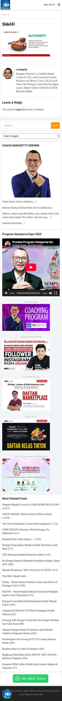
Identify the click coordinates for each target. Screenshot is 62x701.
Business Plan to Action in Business (20, 648)
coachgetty (22, 69)
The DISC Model (11, 576)
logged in (20, 109)
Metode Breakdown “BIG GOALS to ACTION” (27, 570)
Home (4, 14)
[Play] (6, 293)
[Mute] (50, 293)
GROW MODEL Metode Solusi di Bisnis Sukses (27, 514)
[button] (7, 694)
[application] (31, 267)
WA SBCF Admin (34, 678)
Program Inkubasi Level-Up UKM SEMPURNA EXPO (30, 504)
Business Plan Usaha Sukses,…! (18, 539)
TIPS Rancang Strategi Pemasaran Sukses (23, 554)
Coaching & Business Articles (47, 691)
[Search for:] (31, 125)
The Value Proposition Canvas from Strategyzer (26, 523)
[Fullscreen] (55, 293)
